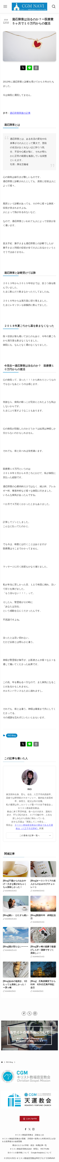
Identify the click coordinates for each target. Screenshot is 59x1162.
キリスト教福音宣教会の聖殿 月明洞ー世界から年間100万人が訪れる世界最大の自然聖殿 (29, 1140)
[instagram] (35, 1013)
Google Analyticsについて (41, 1153)
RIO (30, 789)
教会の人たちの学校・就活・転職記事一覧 (29, 1145)
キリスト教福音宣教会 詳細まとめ (29, 1135)
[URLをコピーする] (36, 68)
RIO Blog (12, 735)
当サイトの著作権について (18, 1153)
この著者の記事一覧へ (29, 835)
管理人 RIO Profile (41, 1149)
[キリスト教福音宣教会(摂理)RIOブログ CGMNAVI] (29, 6)
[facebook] (24, 1013)
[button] (23, 68)
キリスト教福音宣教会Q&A (21, 1149)
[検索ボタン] (53, 6)
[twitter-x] (29, 1013)
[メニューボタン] (5, 6)
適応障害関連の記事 (20, 113)
